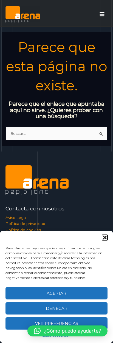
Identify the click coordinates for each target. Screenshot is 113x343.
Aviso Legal (16, 217)
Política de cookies (23, 230)
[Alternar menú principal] (102, 14)
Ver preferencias (56, 323)
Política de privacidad (25, 223)
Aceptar (56, 293)
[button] (105, 237)
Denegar (56, 308)
